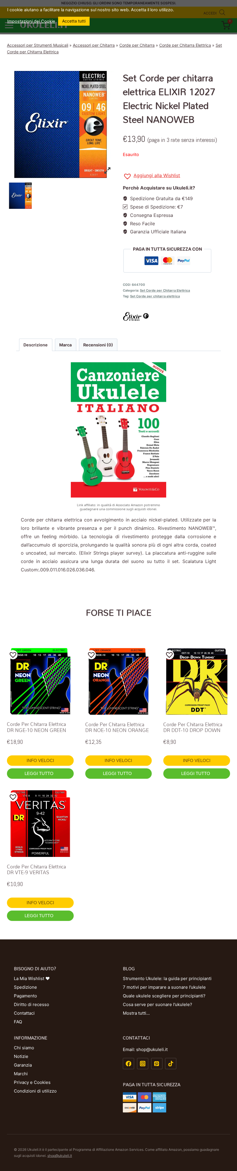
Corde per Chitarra (137, 45)
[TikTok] (170, 1063)
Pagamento (25, 996)
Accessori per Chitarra (94, 45)
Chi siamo (24, 1047)
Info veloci (40, 760)
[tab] (35, 345)
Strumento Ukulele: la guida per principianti (167, 978)
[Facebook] (128, 1063)
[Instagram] (142, 1063)
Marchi (21, 1073)
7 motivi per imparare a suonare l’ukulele (164, 987)
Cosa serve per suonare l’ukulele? (157, 1004)
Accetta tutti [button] (74, 20)
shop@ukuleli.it (59, 1155)
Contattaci (24, 1013)
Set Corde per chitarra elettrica (155, 296)
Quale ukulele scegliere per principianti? (164, 996)
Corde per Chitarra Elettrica (185, 45)
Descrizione (35, 344)
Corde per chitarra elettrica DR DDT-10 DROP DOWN (192, 727)
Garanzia (23, 1065)
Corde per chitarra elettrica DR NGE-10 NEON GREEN (36, 727)
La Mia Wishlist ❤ (32, 978)
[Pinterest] (156, 1063)
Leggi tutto (40, 773)
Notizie (21, 1056)
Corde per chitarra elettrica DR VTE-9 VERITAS (36, 869)
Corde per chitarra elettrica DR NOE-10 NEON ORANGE (117, 727)
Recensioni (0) (98, 344)
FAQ (18, 1021)
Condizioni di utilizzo (35, 1091)
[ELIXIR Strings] (176, 316)
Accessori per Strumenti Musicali (37, 45)
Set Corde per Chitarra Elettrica (165, 290)
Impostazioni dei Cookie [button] (31, 21)
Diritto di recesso (31, 1004)
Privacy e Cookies (32, 1082)
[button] (151, 176)
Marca (65, 344)
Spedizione (25, 987)
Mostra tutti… (136, 1013)
